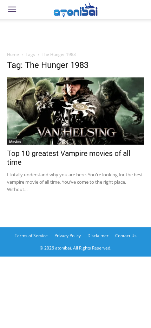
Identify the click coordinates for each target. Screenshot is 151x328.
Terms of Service (31, 236)
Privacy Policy (67, 236)
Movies (15, 141)
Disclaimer (98, 236)
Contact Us (126, 236)
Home (13, 54)
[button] (12, 9)
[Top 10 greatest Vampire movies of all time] (75, 111)
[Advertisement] (75, 33)
